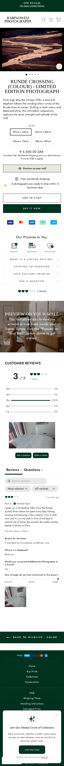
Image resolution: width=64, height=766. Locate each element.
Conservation (32, 682)
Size (32, 125)
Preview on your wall (34, 168)
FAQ (32, 693)
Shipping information (32, 266)
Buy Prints (32, 671)
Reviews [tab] (13, 469)
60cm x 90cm (43, 141)
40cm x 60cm (43, 132)
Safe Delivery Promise (32, 273)
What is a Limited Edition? (32, 259)
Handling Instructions (32, 703)
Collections (32, 676)
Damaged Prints (32, 709)
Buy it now (32, 208)
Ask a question (32, 281)
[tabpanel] (32, 543)
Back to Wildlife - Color (34, 637)
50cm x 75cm (20, 141)
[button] (32, 435)
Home (32, 666)
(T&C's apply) (36, 158)
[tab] (33, 470)
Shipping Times (31, 698)
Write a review (40, 455)
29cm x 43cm (20, 132)
